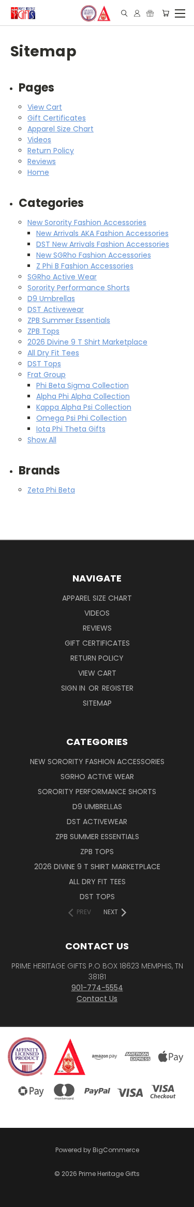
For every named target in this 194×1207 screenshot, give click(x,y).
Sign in (74, 688)
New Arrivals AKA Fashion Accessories (102, 233)
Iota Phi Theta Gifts (71, 429)
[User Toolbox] (137, 13)
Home (38, 172)
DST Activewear (55, 309)
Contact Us (97, 998)
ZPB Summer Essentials (68, 320)
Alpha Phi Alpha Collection (83, 396)
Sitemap (97, 703)
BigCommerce (116, 1149)
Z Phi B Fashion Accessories (84, 266)
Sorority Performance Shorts (78, 287)
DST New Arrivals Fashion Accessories (102, 244)
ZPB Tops (43, 331)
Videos (39, 140)
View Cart (44, 107)
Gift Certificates (56, 118)
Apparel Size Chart (60, 129)
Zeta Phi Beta (51, 490)
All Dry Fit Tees (53, 353)
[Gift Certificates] (150, 13)
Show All (41, 440)
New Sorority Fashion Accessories (86, 222)
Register (117, 688)
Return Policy (50, 150)
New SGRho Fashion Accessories (93, 255)
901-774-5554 (97, 987)
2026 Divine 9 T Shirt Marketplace (87, 342)
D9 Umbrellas (51, 298)
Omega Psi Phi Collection (81, 418)
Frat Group (46, 374)
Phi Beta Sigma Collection (82, 385)
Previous (16, 1189)
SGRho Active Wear (62, 277)
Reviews (41, 161)
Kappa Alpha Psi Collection (83, 407)
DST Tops (44, 364)
